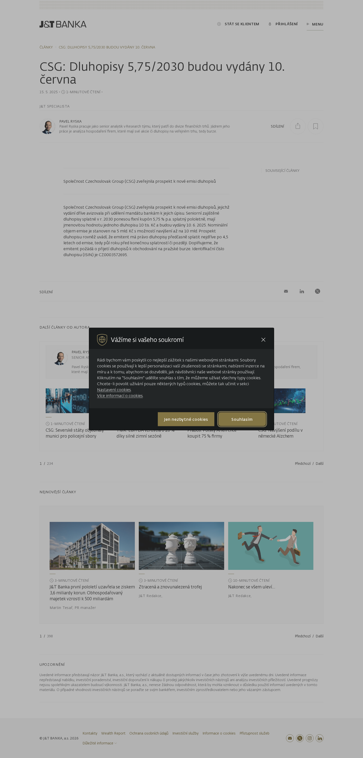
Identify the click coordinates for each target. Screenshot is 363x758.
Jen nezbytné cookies (186, 419)
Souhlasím (242, 419)
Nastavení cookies (114, 389)
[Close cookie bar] (263, 339)
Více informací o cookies (120, 395)
